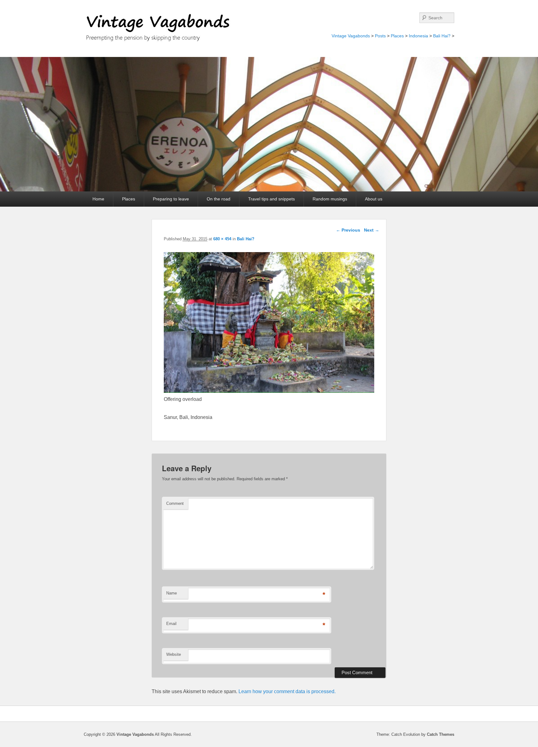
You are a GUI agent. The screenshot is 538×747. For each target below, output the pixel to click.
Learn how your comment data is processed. (287, 691)
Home (98, 198)
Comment (175, 503)
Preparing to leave (171, 198)
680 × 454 (222, 239)
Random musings (330, 198)
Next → (371, 230)
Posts (380, 35)
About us (373, 198)
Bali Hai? (442, 35)
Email (171, 623)
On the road (218, 198)
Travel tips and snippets (271, 198)
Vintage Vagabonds (351, 35)
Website (173, 654)
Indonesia (418, 35)
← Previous (348, 230)
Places (397, 35)
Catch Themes (440, 734)
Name (171, 593)
